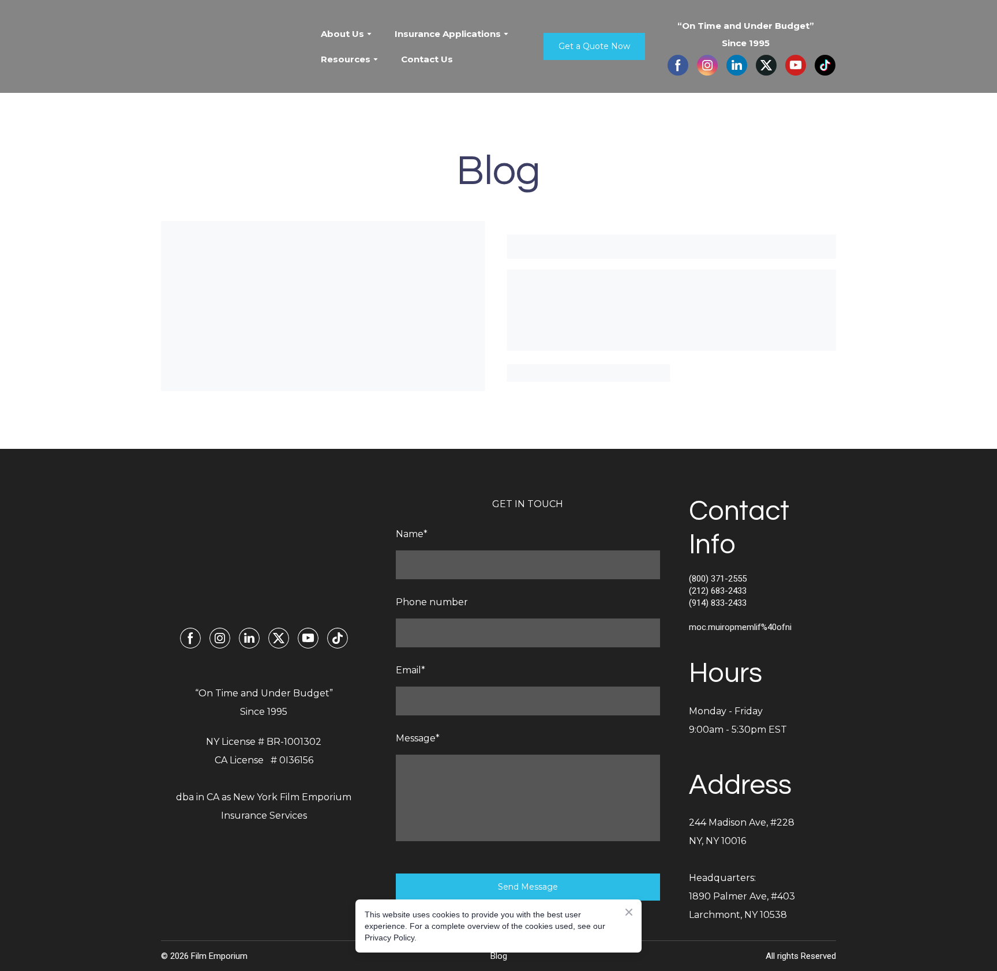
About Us (342, 33)
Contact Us (427, 59)
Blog (498, 956)
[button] (594, 46)
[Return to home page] (232, 46)
